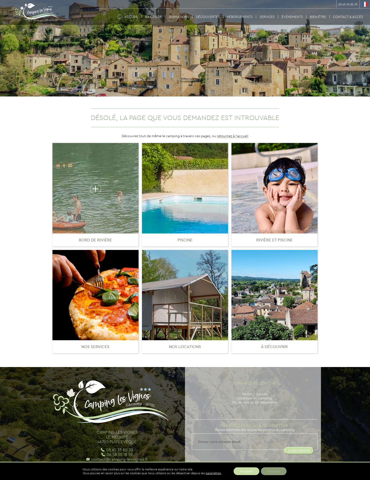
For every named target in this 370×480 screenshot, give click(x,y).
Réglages (273, 471)
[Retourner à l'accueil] (34, 13)
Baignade (153, 17)
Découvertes (208, 17)
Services (267, 17)
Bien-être (318, 17)
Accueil (131, 17)
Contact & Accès (348, 17)
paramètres (213, 473)
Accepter (246, 471)
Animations (179, 17)
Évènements (292, 17)
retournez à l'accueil (232, 136)
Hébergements (240, 17)
